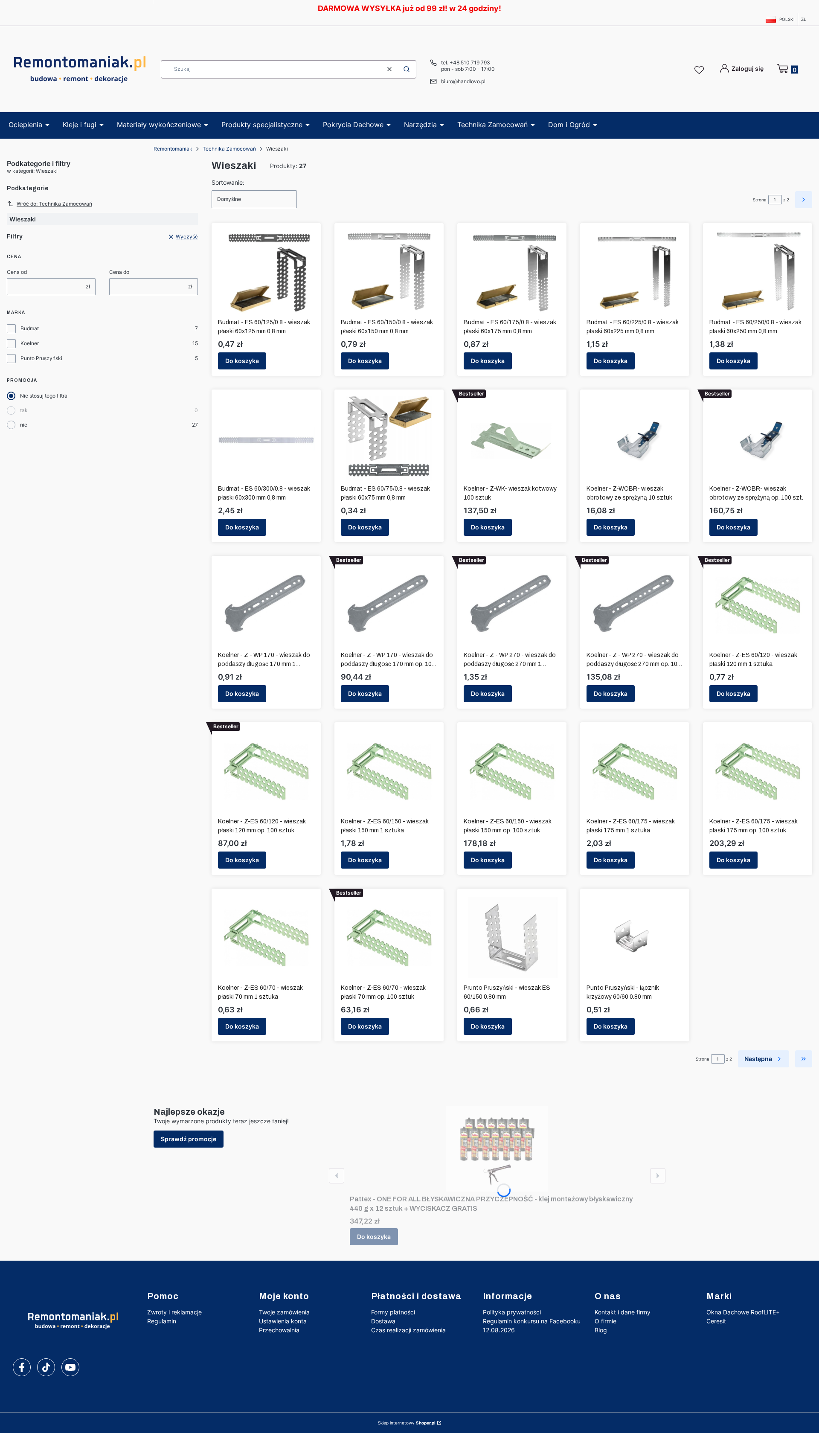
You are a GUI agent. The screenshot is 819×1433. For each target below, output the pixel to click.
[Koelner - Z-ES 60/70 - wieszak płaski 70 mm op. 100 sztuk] (389, 937)
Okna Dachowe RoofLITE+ (743, 1312)
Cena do (119, 272)
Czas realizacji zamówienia (408, 1330)
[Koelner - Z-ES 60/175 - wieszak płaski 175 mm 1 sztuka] (635, 771)
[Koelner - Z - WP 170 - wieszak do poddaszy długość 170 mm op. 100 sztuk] (389, 605)
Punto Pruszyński (41, 358)
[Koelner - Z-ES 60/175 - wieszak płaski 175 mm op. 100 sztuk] (757, 771)
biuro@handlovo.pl (463, 81)
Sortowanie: (228, 182)
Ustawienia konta (283, 1321)
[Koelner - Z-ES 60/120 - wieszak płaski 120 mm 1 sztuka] (757, 605)
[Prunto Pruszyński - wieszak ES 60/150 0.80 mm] (512, 937)
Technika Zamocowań (229, 148)
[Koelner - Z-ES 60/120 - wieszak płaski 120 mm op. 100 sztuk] (266, 771)
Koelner (29, 343)
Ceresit (716, 1321)
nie (23, 424)
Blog (601, 1330)
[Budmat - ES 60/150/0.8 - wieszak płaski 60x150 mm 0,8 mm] (389, 272)
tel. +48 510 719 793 (465, 62)
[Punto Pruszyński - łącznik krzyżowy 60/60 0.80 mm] (635, 937)
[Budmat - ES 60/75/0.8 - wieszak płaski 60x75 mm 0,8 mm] (389, 438)
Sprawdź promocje (188, 1138)
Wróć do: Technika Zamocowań (54, 204)
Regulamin (161, 1321)
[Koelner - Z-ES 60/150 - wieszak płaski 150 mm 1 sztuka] (389, 771)
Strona (760, 199)
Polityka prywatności (512, 1312)
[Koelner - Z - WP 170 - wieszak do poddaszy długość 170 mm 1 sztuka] (266, 605)
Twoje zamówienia (284, 1312)
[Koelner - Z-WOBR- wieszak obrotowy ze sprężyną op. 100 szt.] (757, 438)
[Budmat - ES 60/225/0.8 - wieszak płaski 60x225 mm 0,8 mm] (635, 272)
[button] (406, 69)
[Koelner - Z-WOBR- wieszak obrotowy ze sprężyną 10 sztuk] (634, 438)
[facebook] (21, 1367)
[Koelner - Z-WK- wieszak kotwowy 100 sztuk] (512, 438)
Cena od (17, 272)
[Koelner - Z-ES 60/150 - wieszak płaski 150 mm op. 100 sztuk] (512, 771)
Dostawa (383, 1321)
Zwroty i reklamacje (174, 1312)
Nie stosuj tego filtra (43, 395)
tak (24, 410)
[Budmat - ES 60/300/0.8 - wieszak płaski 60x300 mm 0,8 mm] (266, 438)
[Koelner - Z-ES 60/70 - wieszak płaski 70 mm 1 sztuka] (266, 937)
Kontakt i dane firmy (623, 1312)
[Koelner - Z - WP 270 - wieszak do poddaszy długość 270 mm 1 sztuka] (512, 605)
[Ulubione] (700, 70)
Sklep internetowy (407, 1422)
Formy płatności (393, 1312)
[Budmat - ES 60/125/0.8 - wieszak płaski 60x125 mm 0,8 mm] (266, 272)
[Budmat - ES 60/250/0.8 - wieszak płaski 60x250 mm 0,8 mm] (757, 272)
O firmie (605, 1321)
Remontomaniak (173, 148)
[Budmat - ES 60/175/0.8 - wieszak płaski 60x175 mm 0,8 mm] (511, 272)
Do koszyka (242, 360)
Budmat (29, 328)
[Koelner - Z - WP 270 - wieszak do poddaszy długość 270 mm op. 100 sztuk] (635, 605)
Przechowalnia (279, 1330)
